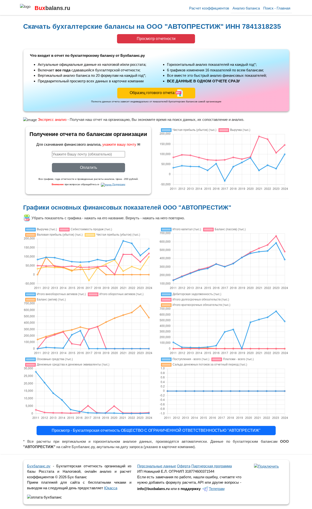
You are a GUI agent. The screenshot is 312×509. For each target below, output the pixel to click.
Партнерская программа (211, 466)
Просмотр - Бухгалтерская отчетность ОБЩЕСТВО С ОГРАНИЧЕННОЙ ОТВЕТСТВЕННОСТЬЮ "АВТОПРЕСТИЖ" (156, 430)
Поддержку (118, 184)
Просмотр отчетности (156, 39)
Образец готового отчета (153, 93)
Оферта (183, 466)
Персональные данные (156, 466)
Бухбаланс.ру (38, 466)
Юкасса (110, 488)
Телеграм (216, 489)
